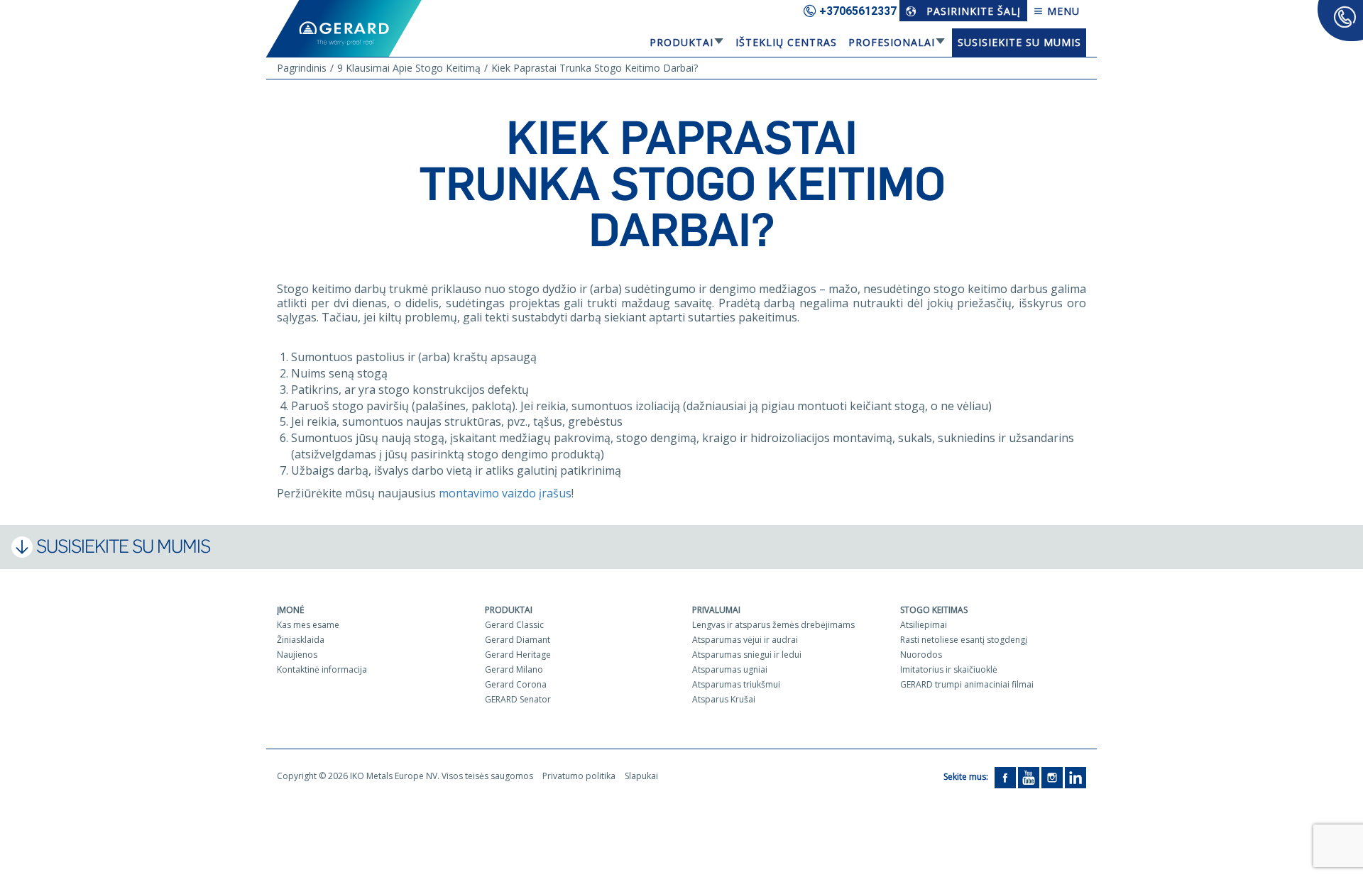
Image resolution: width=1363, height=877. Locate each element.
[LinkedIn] (1075, 777)
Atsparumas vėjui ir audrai (745, 640)
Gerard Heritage (518, 655)
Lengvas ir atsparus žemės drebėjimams (773, 625)
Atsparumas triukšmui (736, 684)
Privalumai (716, 610)
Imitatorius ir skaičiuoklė (948, 669)
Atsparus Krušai (723, 699)
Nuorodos (921, 655)
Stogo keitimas (934, 610)
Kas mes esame (308, 625)
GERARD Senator (518, 699)
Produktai (681, 42)
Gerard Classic (514, 625)
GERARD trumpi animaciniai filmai (967, 684)
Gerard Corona (516, 684)
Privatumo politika (578, 776)
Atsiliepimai (923, 625)
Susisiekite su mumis (1019, 42)
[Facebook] (1005, 777)
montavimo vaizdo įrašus (505, 493)
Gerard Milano (514, 669)
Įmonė (291, 610)
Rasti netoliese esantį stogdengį (963, 640)
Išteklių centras (786, 42)
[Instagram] (1052, 777)
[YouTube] (1028, 777)
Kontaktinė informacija (322, 669)
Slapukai (641, 776)
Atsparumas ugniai (729, 669)
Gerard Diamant (517, 640)
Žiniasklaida (300, 640)
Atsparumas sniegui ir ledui (746, 655)
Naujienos (297, 655)
